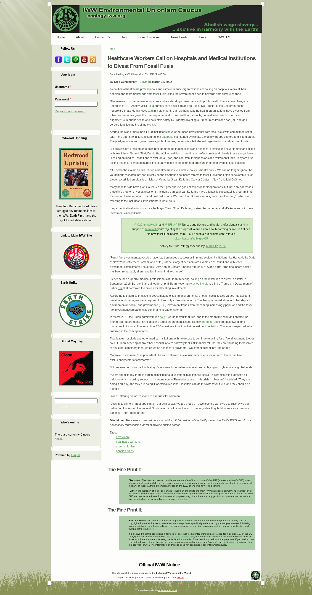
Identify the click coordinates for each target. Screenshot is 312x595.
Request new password (70, 111)
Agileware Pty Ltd (167, 590)
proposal (206, 321)
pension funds (125, 451)
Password (63, 99)
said (150, 110)
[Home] (157, 31)
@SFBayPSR (173, 224)
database (167, 136)
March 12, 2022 (216, 246)
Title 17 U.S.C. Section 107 (179, 536)
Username (63, 87)
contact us (182, 499)
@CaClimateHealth (146, 224)
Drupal (75, 455)
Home (111, 49)
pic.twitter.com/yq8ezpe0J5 (191, 238)
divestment (123, 437)
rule (120, 288)
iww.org (180, 577)
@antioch (151, 229)
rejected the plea (199, 283)
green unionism (125, 446)
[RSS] (55, 563)
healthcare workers (128, 441)
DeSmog (145, 81)
